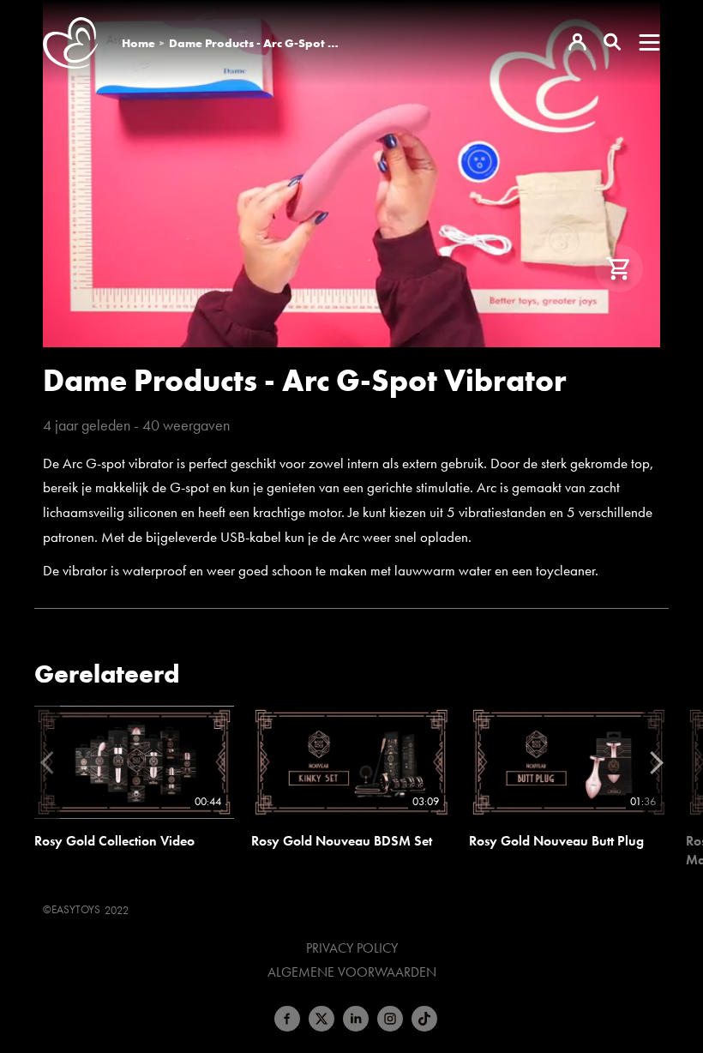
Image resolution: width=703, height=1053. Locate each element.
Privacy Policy (352, 948)
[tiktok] (424, 1019)
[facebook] (287, 1019)
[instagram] (390, 1019)
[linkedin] (356, 1019)
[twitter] (321, 1019)
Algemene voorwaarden (351, 972)
